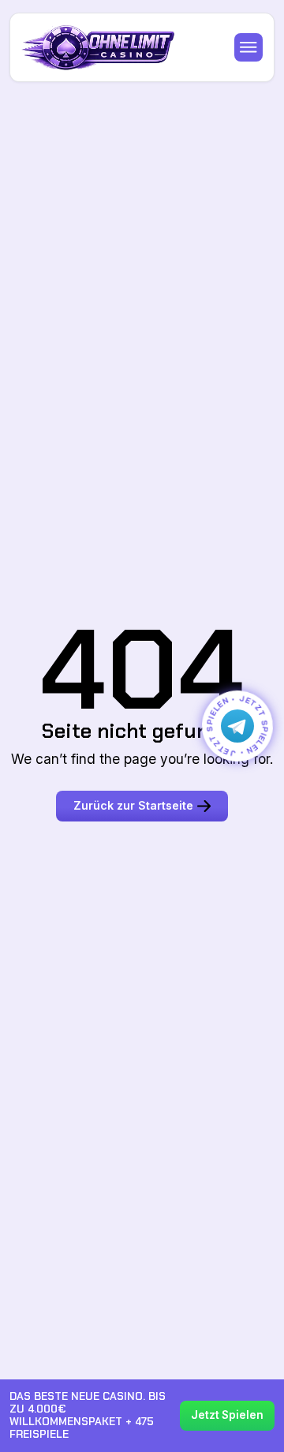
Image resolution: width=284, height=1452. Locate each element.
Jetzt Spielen (227, 1415)
